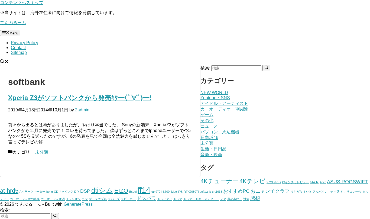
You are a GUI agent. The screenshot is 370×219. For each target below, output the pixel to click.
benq (49, 191)
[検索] (266, 68)
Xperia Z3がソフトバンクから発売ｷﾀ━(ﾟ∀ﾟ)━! (79, 97)
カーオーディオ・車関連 (224, 109)
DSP (85, 191)
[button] (4, 62)
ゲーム (206, 114)
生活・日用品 (213, 149)
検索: (5, 210)
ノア (223, 199)
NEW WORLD (214, 92)
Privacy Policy (24, 42)
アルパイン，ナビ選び (327, 191)
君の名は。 (234, 199)
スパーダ (114, 199)
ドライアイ (164, 199)
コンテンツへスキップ (21, 2)
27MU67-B (274, 182)
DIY (76, 191)
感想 (255, 198)
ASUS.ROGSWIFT (347, 181)
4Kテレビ (252, 181)
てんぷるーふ (13, 22)
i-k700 (165, 191)
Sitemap (19, 52)
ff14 (144, 189)
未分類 (41, 152)
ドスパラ (146, 198)
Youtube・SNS (215, 97)
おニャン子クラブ (270, 191)
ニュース (209, 126)
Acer (323, 182)
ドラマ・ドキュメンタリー (201, 199)
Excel (133, 191)
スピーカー (128, 199)
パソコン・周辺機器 (219, 132)
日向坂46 (209, 137)
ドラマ (177, 199)
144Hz (314, 182)
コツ (85, 199)
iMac (174, 191)
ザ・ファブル (98, 199)
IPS (180, 191)
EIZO (121, 190)
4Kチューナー (219, 181)
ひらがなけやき (301, 191)
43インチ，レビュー (295, 182)
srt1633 (217, 191)
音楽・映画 (211, 154)
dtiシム (102, 190)
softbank (205, 191)
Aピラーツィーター (32, 191)
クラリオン (73, 199)
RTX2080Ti (191, 191)
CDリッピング (63, 191)
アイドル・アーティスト (224, 103)
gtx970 (155, 191)
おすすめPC (236, 191)
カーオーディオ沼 (53, 199)
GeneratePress (78, 204)
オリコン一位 (352, 191)
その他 (206, 120)
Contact (18, 47)
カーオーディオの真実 (25, 199)
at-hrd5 (9, 190)
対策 (246, 199)
